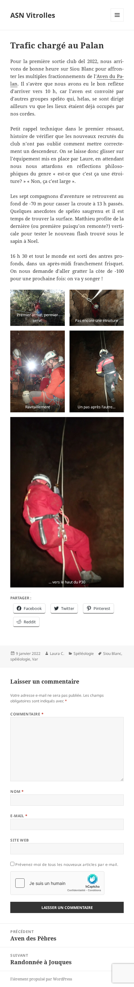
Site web (19, 840)
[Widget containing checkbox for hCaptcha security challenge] (57, 883)
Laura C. (57, 653)
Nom (17, 791)
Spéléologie (84, 653)
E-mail (19, 815)
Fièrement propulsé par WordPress (41, 979)
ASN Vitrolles (32, 15)
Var (35, 659)
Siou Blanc (112, 653)
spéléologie (20, 659)
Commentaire (27, 714)
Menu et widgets (117, 21)
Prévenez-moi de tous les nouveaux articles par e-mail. (66, 864)
